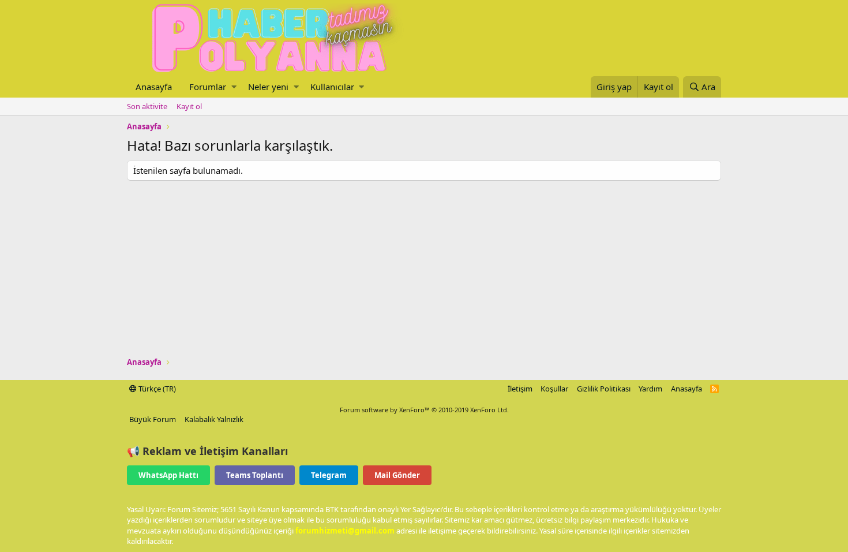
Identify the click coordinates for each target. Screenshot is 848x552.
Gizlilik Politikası (604, 388)
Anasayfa (154, 86)
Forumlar (207, 86)
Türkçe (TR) (156, 388)
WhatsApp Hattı (168, 475)
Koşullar (554, 388)
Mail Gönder (397, 475)
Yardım (650, 388)
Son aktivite (147, 106)
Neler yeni (268, 86)
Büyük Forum (152, 419)
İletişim (520, 388)
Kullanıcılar (332, 86)
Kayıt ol (189, 106)
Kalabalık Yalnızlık (214, 419)
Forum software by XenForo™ (424, 409)
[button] (233, 87)
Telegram (329, 475)
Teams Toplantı (254, 475)
